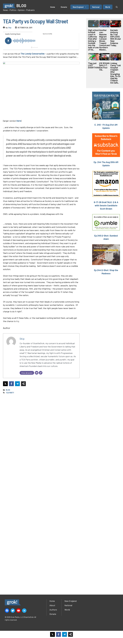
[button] (116, 7)
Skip (9, 27)
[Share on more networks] (23, 383)
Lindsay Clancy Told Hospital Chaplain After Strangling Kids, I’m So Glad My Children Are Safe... (115, 73)
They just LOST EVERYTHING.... (94, 65)
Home (52, 7)
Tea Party (10, 393)
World (107, 7)
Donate (64, 7)
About (52, 605)
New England (78, 7)
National (95, 7)
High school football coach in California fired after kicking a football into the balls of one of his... (93, 40)
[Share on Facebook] (11, 383)
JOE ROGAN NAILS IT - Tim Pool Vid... (104, 66)
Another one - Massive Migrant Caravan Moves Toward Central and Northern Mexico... (104, 40)
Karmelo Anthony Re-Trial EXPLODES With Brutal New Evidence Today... (115, 37)
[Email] (36, 373)
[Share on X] (5, 383)
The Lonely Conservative (33, 53)
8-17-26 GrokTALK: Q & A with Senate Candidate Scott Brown (106, 205)
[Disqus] (41, 491)
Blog (8, 390)
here (19, 120)
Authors (53, 609)
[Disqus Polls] (41, 428)
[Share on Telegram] (17, 383)
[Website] (40, 373)
